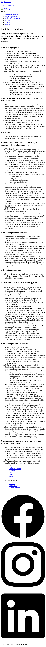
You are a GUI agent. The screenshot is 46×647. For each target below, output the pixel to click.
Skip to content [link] (6, 2)
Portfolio (8, 20)
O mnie (7, 22)
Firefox (11, 474)
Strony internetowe (11, 15)
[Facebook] (23, 538)
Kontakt (8, 24)
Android (12, 484)
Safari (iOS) (13, 486)
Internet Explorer (15, 469)
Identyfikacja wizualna (12, 18)
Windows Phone (15, 488)
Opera (11, 476)
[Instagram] (23, 589)
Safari (11, 473)
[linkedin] (23, 641)
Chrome (12, 471)
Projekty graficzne (11, 17)
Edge (11, 467)
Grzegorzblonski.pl (7, 5)
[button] (23, 11)
